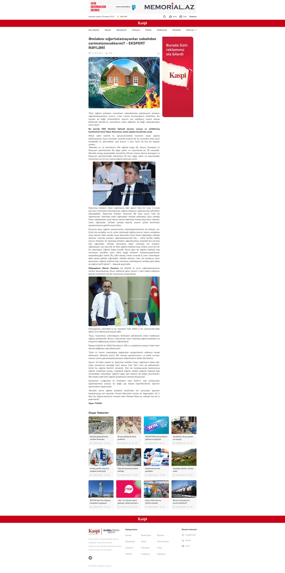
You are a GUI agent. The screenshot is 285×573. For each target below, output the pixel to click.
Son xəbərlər (94, 30)
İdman (143, 541)
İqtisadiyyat (121, 30)
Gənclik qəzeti (163, 541)
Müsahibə (176, 30)
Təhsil (159, 548)
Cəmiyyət (136, 30)
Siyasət (108, 30)
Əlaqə (188, 540)
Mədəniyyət (162, 30)
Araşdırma (145, 554)
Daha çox (190, 30)
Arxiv (175, 16)
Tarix (185, 16)
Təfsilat (148, 30)
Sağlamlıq (161, 554)
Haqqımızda (190, 535)
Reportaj (160, 535)
